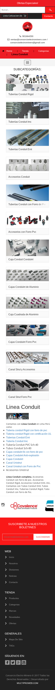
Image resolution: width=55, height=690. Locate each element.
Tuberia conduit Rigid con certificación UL (28, 434)
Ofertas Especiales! (27, 3)
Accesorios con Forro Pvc (22, 232)
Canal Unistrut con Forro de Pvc (23, 466)
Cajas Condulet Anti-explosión (22, 455)
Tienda (25, 51)
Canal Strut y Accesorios (21, 369)
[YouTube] (23, 662)
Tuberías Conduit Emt (20, 149)
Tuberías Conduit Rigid (20, 94)
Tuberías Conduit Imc (19, 121)
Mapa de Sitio (16, 639)
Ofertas (12, 623)
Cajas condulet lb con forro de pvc (24, 452)
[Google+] (18, 662)
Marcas (12, 611)
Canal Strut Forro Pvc (20, 397)
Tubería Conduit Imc (17, 441)
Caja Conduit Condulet (20, 259)
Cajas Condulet (14, 459)
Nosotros (13, 563)
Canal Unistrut (14, 462)
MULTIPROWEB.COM (27, 683)
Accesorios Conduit (19, 177)
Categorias (43, 51)
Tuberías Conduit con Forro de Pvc (27, 204)
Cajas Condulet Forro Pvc (22, 342)
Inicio (11, 557)
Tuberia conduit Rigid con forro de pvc (26, 430)
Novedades (14, 617)
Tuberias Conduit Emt (18, 437)
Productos (14, 598)
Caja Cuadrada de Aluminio (23, 314)
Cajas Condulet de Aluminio (23, 287)
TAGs (11, 645)
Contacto (48, 16)
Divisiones (14, 569)
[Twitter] (12, 662)
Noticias (13, 576)
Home (9, 51)
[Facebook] (7, 662)
